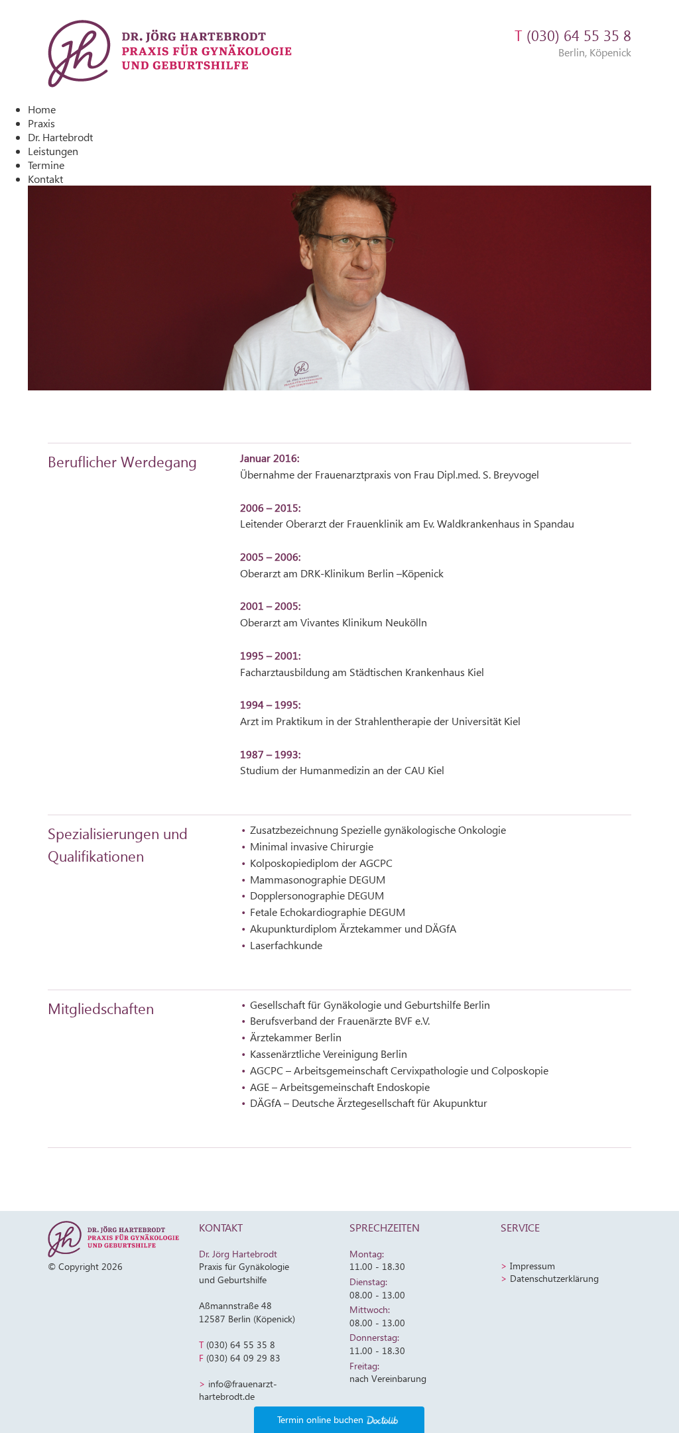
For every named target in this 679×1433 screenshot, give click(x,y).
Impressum (532, 1265)
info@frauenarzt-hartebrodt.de (238, 1390)
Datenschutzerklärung (554, 1278)
